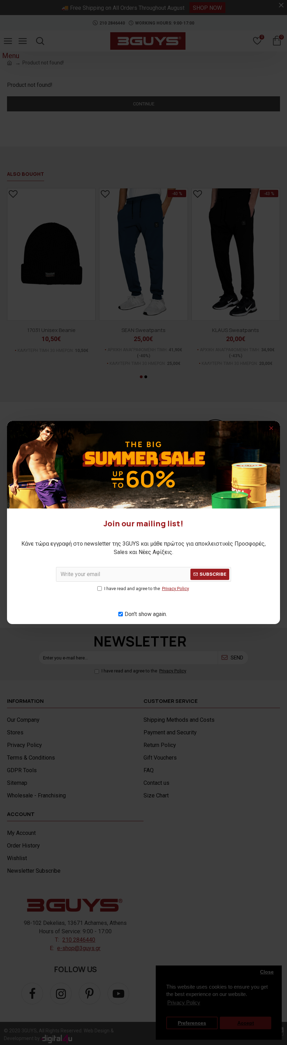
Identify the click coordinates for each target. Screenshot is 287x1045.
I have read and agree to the (146, 588)
